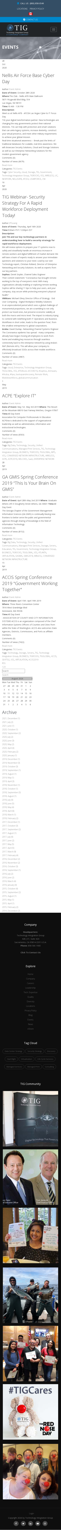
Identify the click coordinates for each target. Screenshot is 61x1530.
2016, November (11, 862)
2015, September (11, 892)
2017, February (10, 855)
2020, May (8, 744)
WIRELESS (49, 175)
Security (31, 445)
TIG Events (17, 168)
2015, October (10, 888)
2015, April (8, 903)
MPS (53, 452)
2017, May (8, 844)
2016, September (11, 870)
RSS (4, 663)
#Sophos (43, 371)
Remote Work (41, 374)
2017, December (11, 822)
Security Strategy (35, 1051)
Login (31, 1513)
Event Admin (15, 89)
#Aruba (5, 374)
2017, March (9, 851)
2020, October (10, 729)
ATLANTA (42, 552)
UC (56, 175)
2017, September (11, 829)
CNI (43, 179)
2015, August (9, 896)
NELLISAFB (17, 179)
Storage (31, 172)
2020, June (8, 740)
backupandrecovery (25, 374)
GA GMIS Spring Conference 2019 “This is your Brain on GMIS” (30, 483)
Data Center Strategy (13, 1051)
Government (45, 172)
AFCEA (26, 179)
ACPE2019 (12, 459)
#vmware (52, 371)
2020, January (9, 755)
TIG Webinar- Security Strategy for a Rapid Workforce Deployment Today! (25, 206)
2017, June (8, 840)
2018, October (10, 788)
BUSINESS (24, 452)
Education (6, 549)
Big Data (11, 445)
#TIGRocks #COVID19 (27, 371)
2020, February (10, 751)
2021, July (7, 722)
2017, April (8, 848)
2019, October (10, 766)
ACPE (4, 459)
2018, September (11, 792)
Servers (52, 545)
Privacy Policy (37, 8)
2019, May (8, 777)
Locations (22, 8)
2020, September (11, 733)
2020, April (8, 748)
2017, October (10, 825)
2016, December (11, 859)
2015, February (10, 907)
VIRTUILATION (8, 556)
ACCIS (53, 656)
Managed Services (14, 1066)
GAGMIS (19, 556)
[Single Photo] (30, 1092)
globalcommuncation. (28, 377)
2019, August (9, 774)
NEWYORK (6, 179)
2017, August (9, 833)
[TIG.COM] (17, 29)
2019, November (11, 762)
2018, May (8, 807)
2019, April (8, 781)
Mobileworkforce (9, 377)
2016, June (8, 877)
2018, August (9, 796)
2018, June (8, 803)
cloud (24, 172)
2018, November (11, 785)
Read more (7, 165)
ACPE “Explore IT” (19, 396)
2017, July (7, 836)
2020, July (7, 737)
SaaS (30, 459)
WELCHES (22, 459)
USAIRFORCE (35, 179)
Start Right (11, 1059)
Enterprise (18, 367)
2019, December (11, 759)
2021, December (11, 718)
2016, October (10, 866)
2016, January (9, 885)
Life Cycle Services (45, 1059)
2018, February (10, 818)
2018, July (7, 799)
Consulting (49, 1066)
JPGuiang (13, 223)
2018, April (8, 811)
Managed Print (33, 1066)
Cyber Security (14, 172)
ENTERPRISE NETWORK (44, 459)
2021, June (8, 725)
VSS (42, 175)
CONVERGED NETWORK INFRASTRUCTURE (25, 455)
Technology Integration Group (15, 175)
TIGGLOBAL (7, 371)
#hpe (12, 374)
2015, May (8, 899)
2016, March (9, 881)
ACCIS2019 (33, 659)
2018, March (9, 814)
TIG (37, 172)
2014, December (11, 910)
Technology (21, 445)
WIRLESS (38, 556)
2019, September (11, 770)
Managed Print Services (29, 448)
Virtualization (26, 1059)
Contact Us (32, 19)
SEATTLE (6, 659)
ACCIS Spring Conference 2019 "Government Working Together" (30, 583)
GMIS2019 (28, 556)
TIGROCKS (34, 175)
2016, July (7, 873)
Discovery (51, 1051)
